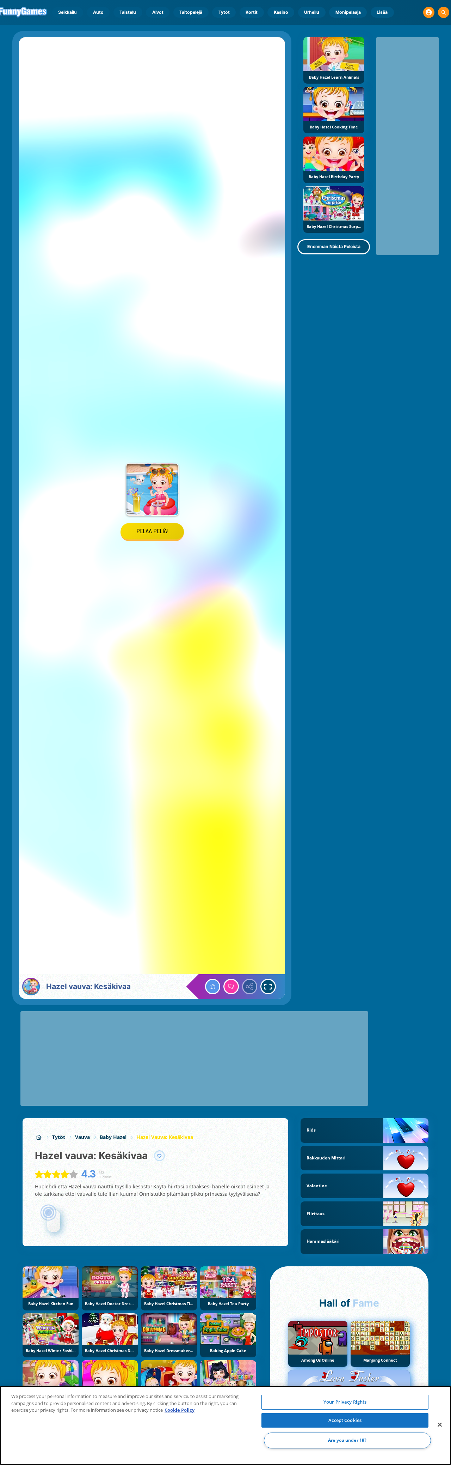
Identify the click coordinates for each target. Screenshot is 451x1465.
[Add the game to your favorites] (159, 1156)
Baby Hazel (113, 1137)
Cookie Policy (179, 1410)
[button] (428, 12)
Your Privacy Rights (344, 1402)
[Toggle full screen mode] (268, 986)
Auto (98, 12)
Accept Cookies (345, 1420)
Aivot (157, 12)
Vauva (82, 1137)
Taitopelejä (190, 12)
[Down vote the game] (231, 986)
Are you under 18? (347, 1440)
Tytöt (224, 12)
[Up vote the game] (213, 986)
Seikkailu (67, 12)
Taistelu (127, 12)
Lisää (382, 12)
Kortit (252, 12)
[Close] (439, 1425)
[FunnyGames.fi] (38, 1137)
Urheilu (311, 12)
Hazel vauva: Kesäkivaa (164, 1137)
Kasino (281, 12)
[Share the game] (250, 986)
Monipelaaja (348, 12)
